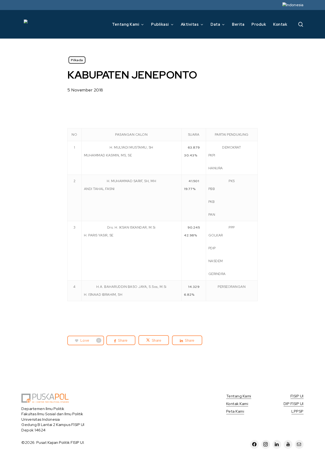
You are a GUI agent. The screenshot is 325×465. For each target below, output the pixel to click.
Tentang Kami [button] (238, 396)
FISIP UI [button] (297, 396)
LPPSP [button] (297, 411)
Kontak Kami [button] (237, 403)
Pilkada (77, 60)
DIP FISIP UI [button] (294, 403)
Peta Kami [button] (235, 411)
